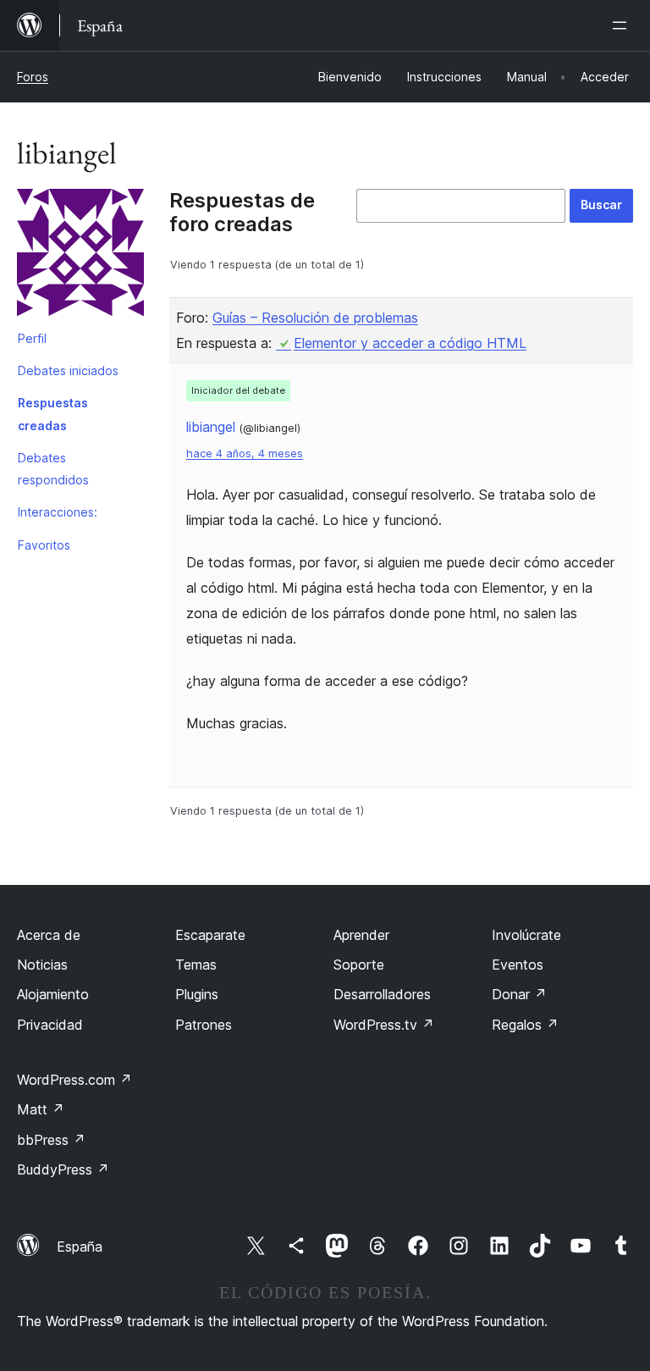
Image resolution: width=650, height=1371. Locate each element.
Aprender (361, 934)
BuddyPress (63, 1169)
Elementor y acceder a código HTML (410, 342)
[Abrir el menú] (623, 25)
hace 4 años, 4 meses (244, 453)
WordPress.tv (383, 1024)
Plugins (196, 994)
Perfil (32, 338)
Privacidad (50, 1024)
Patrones (203, 1024)
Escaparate (210, 934)
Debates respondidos (53, 469)
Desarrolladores (382, 994)
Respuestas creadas (53, 413)
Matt (40, 1109)
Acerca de (48, 934)
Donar (519, 994)
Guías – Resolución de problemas (315, 317)
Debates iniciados (68, 370)
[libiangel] (80, 256)
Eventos (517, 964)
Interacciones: (57, 512)
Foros (32, 76)
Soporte (358, 964)
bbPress (51, 1139)
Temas (196, 964)
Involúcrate (526, 934)
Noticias (42, 964)
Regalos (525, 1024)
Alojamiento (53, 994)
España (79, 1246)
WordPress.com (74, 1079)
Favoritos (44, 545)
